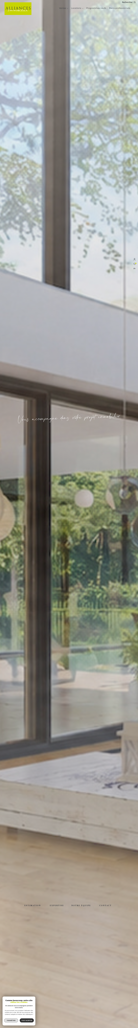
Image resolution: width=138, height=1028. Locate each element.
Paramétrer (11, 1020)
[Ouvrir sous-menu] (67, 8)
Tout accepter (26, 1020)
